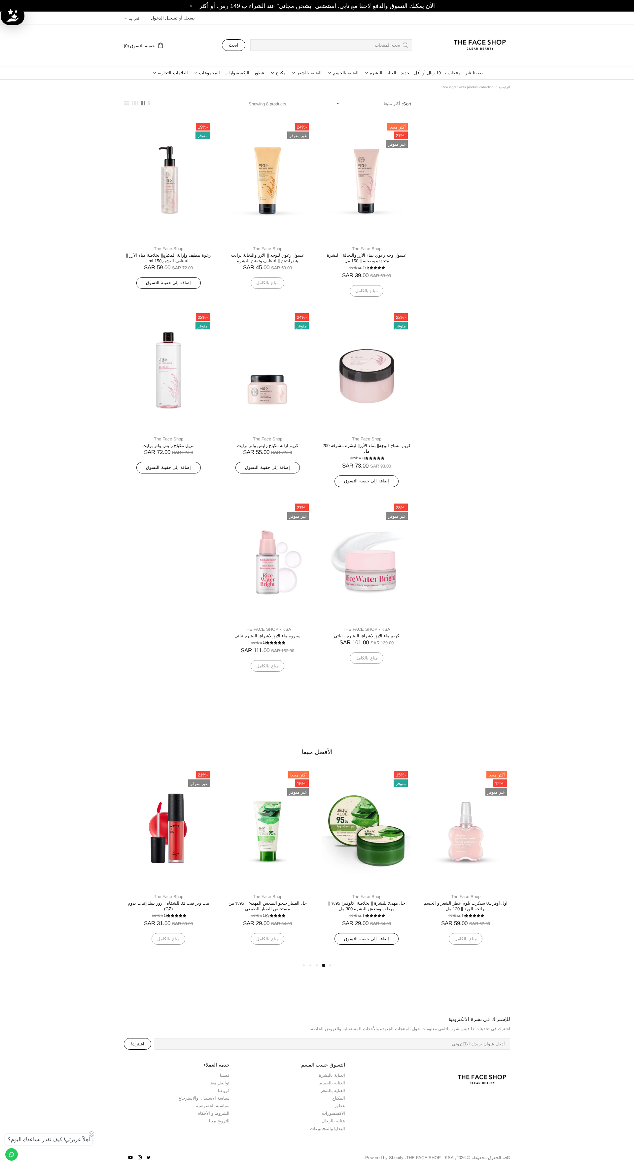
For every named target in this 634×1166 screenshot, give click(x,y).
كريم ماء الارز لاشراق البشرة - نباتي (366, 635)
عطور (340, 1105)
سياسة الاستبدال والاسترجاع (204, 1098)
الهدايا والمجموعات (327, 1128)
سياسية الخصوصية (212, 1105)
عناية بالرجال (333, 1120)
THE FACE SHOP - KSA (476, 45)
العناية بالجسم (332, 1082)
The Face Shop (366, 248)
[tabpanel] (456, 864)
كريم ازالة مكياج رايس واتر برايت (267, 445)
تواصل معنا (219, 1082)
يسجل (189, 18)
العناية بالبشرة (332, 1075)
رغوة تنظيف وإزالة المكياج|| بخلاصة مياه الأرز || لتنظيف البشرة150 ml (168, 258)
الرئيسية (504, 87)
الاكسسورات (333, 1113)
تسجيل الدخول (164, 18)
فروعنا (223, 1090)
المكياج (338, 1098)
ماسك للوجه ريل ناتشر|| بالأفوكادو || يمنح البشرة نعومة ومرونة (456, 906)
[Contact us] (11, 1154)
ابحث (233, 45)
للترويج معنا (219, 1120)
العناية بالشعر (333, 1090)
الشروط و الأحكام (213, 1113)
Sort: (406, 103)
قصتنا (224, 1075)
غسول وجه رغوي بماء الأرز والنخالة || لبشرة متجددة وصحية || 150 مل (366, 258)
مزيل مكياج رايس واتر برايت (168, 445)
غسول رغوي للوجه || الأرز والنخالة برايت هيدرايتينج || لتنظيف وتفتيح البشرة (267, 258)
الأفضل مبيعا (317, 752)
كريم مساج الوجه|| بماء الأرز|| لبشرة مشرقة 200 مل (366, 448)
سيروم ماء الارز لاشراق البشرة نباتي (267, 635)
